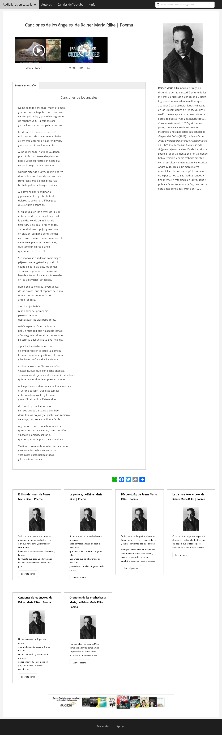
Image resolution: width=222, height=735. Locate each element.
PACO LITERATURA (79, 68)
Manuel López (33, 68)
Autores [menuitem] (46, 4)
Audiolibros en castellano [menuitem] (19, 4)
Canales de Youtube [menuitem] (70, 4)
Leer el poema (28, 573)
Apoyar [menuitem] (121, 726)
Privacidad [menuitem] (103, 726)
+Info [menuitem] (92, 4)
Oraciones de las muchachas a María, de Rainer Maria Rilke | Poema (88, 602)
